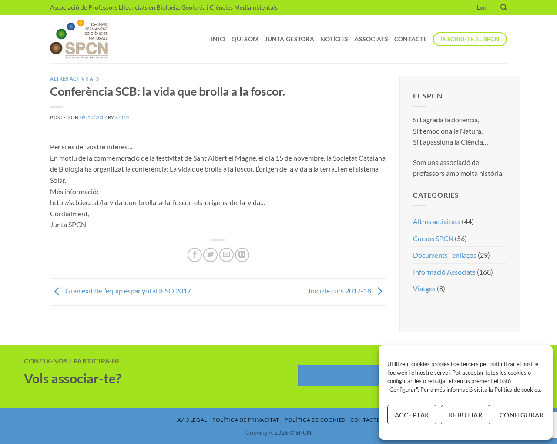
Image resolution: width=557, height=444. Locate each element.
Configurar (522, 415)
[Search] (503, 7)
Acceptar (412, 415)
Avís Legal (192, 420)
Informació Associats (444, 272)
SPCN (122, 117)
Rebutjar (466, 415)
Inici (218, 39)
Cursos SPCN (433, 238)
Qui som (245, 39)
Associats (371, 39)
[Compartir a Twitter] (210, 255)
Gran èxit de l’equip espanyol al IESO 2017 (127, 290)
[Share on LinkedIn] (242, 255)
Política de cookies (517, 389)
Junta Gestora (289, 39)
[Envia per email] (226, 255)
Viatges (424, 288)
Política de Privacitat (245, 420)
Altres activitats (74, 78)
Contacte (410, 39)
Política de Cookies (315, 420)
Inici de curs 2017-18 (340, 290)
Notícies (334, 39)
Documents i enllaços (444, 255)
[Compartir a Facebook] (195, 255)
